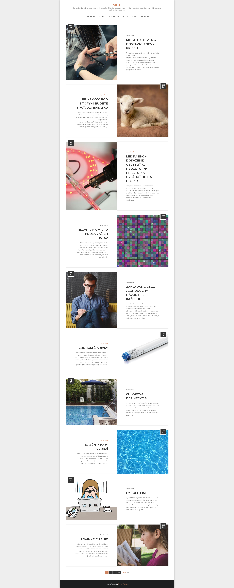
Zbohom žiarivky (93, 348)
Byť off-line (136, 493)
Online (125, 16)
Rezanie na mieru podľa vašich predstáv (93, 234)
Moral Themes (123, 584)
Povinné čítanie (94, 539)
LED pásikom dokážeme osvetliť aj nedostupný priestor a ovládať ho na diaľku (139, 169)
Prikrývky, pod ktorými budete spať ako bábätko (92, 103)
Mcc (117, 5)
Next (124, 572)
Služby (134, 16)
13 (119, 572)
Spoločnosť (144, 16)
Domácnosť (91, 16)
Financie (102, 16)
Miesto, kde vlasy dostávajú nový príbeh (141, 44)
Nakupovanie (114, 16)
